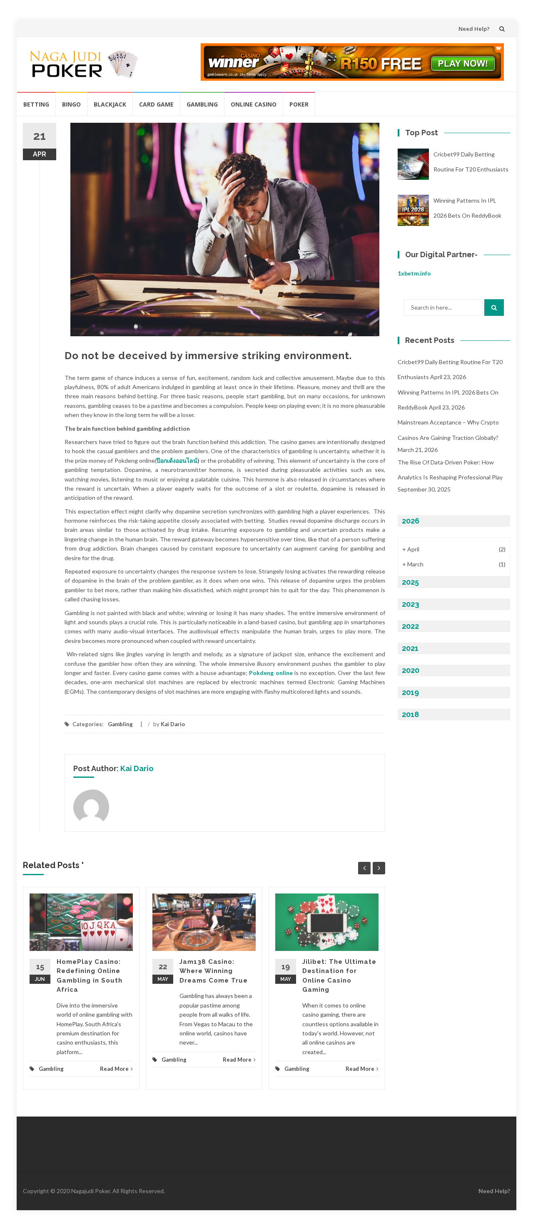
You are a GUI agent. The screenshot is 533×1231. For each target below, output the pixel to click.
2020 (410, 670)
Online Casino (253, 104)
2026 (410, 520)
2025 (410, 582)
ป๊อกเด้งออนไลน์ (177, 460)
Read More (114, 1068)
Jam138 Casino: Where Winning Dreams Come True (213, 971)
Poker (299, 104)
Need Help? (474, 28)
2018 (410, 714)
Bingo (71, 104)
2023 (410, 604)
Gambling (202, 104)
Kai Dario (173, 724)
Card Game (156, 104)
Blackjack (110, 104)
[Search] (494, 307)
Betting (36, 104)
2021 (410, 648)
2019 (410, 692)
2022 (410, 626)
